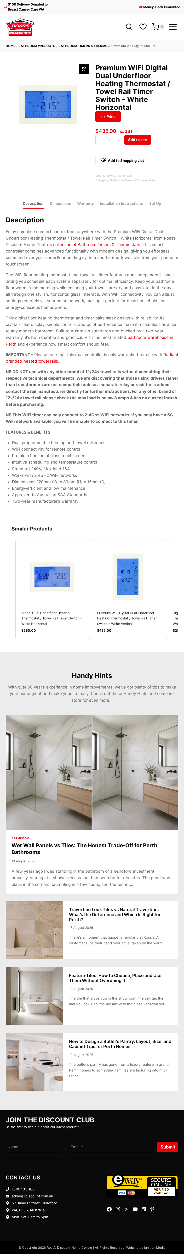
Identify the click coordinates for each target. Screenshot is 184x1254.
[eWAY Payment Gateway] (142, 1186)
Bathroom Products (36, 46)
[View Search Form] (128, 27)
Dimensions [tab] (60, 203)
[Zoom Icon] (84, 69)
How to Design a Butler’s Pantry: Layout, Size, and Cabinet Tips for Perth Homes (120, 1044)
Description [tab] (33, 203)
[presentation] (92, 772)
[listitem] (52, 589)
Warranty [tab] (85, 203)
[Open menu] (172, 27)
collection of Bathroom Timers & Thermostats (96, 244)
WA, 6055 (20, 1210)
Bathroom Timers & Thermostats (133, 180)
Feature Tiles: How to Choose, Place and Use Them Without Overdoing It (115, 978)
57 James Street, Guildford (34, 1203)
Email (77, 1147)
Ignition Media (155, 1247)
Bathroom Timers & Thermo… (84, 46)
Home (10, 46)
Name (13, 1147)
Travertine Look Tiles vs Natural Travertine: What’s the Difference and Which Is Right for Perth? (115, 914)
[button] (121, 160)
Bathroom (20, 838)
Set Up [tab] (155, 203)
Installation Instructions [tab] (121, 203)
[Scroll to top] (172, 1235)
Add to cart (138, 139)
